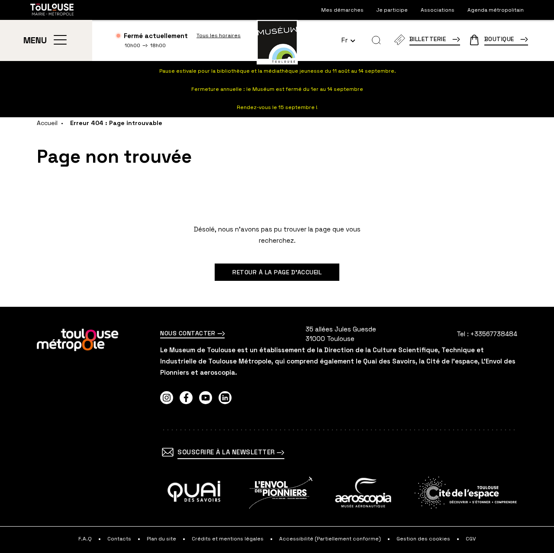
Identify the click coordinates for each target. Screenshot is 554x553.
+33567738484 (493, 334)
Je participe (392, 9)
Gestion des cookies (423, 538)
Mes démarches (342, 9)
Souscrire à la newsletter (227, 452)
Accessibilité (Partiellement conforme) (330, 538)
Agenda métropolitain (495, 9)
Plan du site (161, 538)
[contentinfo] (277, 430)
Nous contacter (188, 333)
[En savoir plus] (194, 492)
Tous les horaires (218, 35)
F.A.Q (85, 538)
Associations (437, 9)
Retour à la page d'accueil (277, 272)
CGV (471, 538)
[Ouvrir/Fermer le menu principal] (60, 40)
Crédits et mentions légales (228, 538)
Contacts (119, 538)
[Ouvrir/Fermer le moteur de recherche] (376, 40)
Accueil (47, 123)
